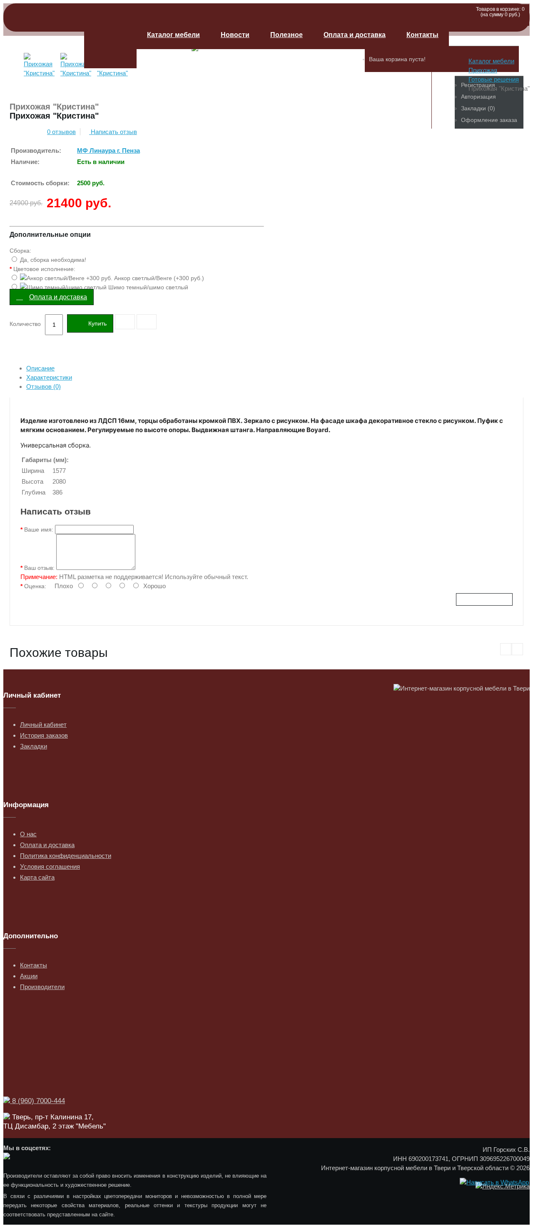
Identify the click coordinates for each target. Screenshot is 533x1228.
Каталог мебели (173, 34)
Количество (25, 324)
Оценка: (35, 586)
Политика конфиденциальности (65, 855)
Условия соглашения (50, 866)
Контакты (422, 34)
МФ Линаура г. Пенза (108, 150)
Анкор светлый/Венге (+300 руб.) (158, 278)
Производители (42, 986)
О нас (28, 834)
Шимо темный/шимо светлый (147, 287)
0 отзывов (61, 131)
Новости (235, 34)
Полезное (286, 34)
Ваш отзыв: (39, 567)
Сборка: (20, 250)
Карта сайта (37, 877)
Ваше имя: (38, 529)
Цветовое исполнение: (44, 269)
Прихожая (482, 70)
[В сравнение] (147, 321)
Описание (40, 368)
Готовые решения (493, 79)
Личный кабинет (43, 724)
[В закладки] (125, 321)
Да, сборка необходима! (52, 259)
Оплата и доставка (355, 34)
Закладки (33, 746)
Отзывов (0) (43, 386)
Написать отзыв (113, 131)
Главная (110, 44)
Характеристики (49, 377)
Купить (97, 323)
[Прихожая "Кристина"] (40, 76)
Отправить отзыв (484, 599)
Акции (28, 975)
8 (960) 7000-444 (37, 1101)
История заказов (44, 735)
